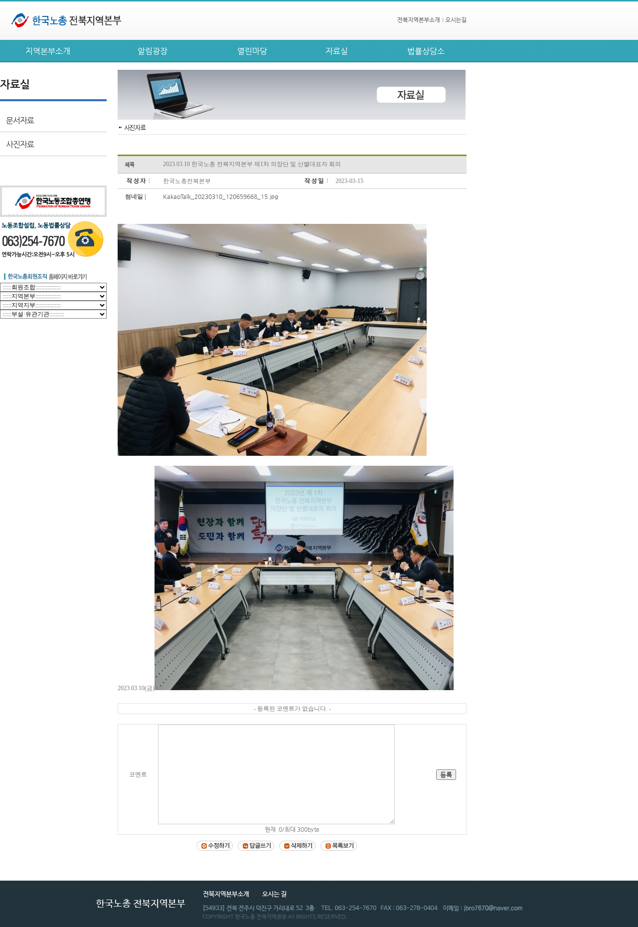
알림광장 (152, 51)
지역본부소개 (47, 51)
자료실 (336, 51)
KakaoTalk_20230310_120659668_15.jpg (220, 196)
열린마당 (252, 51)
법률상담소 (426, 51)
